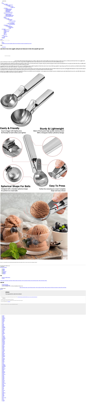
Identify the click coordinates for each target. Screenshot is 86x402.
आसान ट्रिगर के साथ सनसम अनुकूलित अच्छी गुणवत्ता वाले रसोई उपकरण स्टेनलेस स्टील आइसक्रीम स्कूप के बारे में (16, 43)
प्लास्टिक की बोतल (8, 10)
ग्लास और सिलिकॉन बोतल (9, 12)
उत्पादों (3, 3)
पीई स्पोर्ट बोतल (8, 11)
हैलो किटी (5, 33)
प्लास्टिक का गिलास (8, 14)
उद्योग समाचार (5, 36)
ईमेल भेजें (1, 289)
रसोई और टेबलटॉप (10, 19)
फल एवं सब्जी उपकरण (12, 24)
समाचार (3, 35)
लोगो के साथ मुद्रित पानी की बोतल (26, 280)
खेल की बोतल (10, 280)
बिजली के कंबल (11, 27)
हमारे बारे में (3, 37)
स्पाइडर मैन (5, 34)
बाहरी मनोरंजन (6, 4)
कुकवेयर (10, 20)
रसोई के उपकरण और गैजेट (11, 23)
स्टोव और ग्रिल (11, 6)
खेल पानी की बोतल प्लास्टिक (35, 280)
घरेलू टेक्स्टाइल (6, 25)
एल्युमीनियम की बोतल (8, 9)
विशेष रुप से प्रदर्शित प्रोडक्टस (10, 15)
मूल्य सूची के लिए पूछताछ (3, 267)
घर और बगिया (7, 18)
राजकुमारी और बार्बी (6, 31)
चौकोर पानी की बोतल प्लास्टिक (43, 280)
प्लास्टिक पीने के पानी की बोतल (4, 280)
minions (5, 32)
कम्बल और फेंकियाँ (10, 26)
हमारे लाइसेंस (4, 29)
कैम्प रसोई (9, 5)
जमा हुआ (5, 30)
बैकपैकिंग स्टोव (13, 7)
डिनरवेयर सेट (13, 22)
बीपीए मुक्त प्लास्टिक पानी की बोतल (17, 280)
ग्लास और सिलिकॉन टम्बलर (9, 16)
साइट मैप (3, 278)
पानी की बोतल (6, 8)
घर (2, 2)
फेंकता (10, 28)
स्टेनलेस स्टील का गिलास (9, 13)
